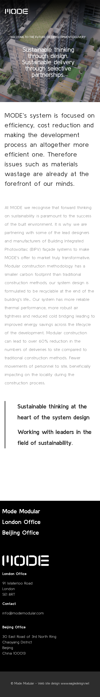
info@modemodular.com (23, 613)
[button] (91, 11)
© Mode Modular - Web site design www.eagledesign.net (50, 683)
